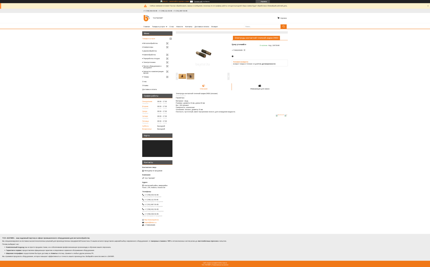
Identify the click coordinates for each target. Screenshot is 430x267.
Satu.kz (225, 263)
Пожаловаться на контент (220, 265)
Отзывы (145, 85)
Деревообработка (150, 51)
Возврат (214, 27)
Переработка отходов (151, 58)
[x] (286, 114)
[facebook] (280, 114)
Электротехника (149, 62)
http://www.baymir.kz (151, 220)
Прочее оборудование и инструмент (152, 67)
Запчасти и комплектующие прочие (153, 72)
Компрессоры (148, 47)
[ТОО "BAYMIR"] (146, 18)
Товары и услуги (158, 27)
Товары (146, 77)
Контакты (188, 27)
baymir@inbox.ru (150, 222)
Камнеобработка (149, 55)
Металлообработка (150, 43)
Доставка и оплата (202, 27)
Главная (146, 27)
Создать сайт (198, 1)
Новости (179, 27)
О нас (171, 27)
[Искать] (284, 26)
